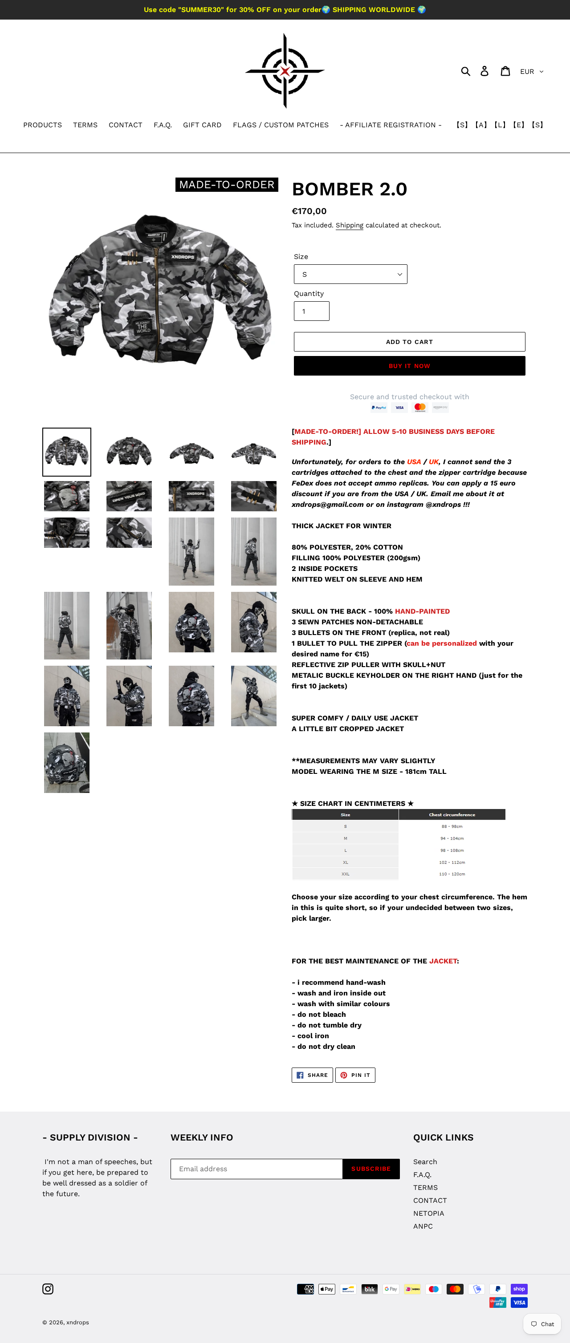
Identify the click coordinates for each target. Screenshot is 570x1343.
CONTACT (430, 1200)
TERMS (425, 1187)
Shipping (349, 225)
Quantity (309, 293)
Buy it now (410, 365)
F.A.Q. (422, 1174)
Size (301, 256)
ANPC (423, 1226)
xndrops (77, 1322)
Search (425, 1161)
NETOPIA (428, 1213)
